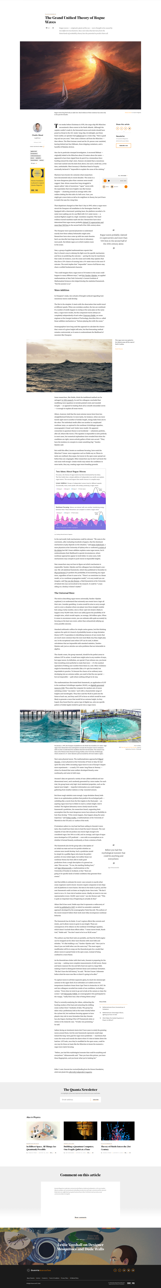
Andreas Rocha (128, 112)
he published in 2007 (67, 907)
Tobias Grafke (71, 818)
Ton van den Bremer (72, 581)
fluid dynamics (50, 14)
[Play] (105, 180)
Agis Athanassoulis (65, 868)
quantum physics (32, 1143)
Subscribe (96, 1099)
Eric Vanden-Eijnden (89, 275)
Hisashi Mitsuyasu (119, 348)
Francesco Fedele (89, 315)
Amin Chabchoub (97, 545)
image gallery (69, 1143)
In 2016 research (67, 400)
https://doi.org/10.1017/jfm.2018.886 (129, 747)
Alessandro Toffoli (70, 994)
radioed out (80, 136)
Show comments (80, 1217)
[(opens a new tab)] (37, 180)
